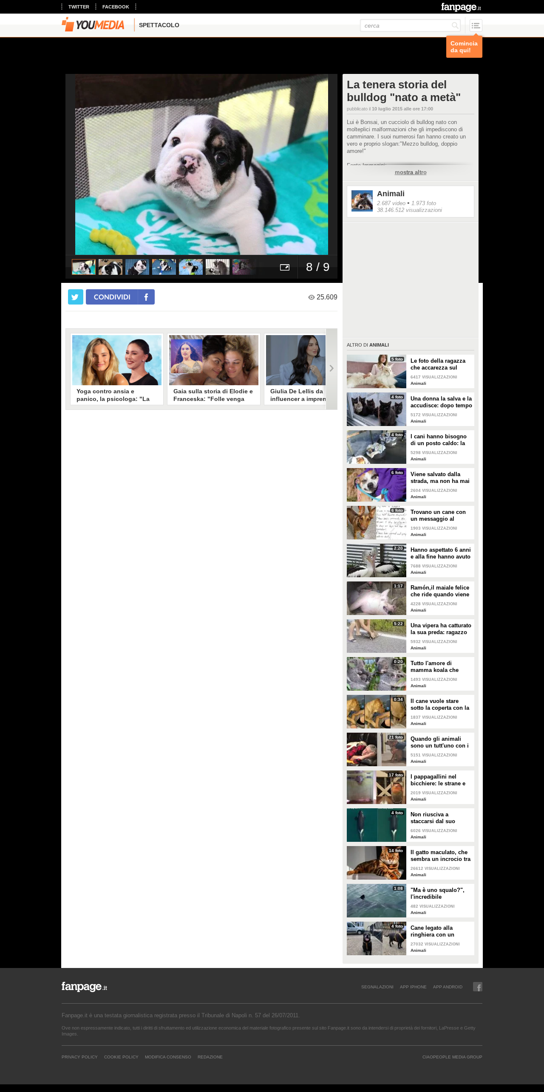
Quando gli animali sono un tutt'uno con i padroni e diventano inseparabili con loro (440, 742)
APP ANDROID (447, 987)
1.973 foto (423, 203)
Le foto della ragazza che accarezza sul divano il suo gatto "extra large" (438, 364)
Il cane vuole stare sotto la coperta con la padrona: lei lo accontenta (440, 704)
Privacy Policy (80, 1057)
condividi (112, 297)
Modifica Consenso (168, 1057)
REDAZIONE (210, 1057)
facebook (115, 6)
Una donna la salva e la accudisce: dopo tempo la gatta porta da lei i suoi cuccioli (441, 402)
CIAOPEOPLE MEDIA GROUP (452, 1057)
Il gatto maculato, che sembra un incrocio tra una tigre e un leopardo (441, 856)
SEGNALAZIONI (377, 987)
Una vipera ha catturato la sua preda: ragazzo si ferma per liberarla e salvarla (441, 629)
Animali (391, 193)
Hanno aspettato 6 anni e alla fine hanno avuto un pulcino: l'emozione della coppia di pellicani (441, 553)
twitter (78, 6)
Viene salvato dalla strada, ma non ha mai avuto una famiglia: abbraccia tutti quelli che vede (440, 478)
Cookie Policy (121, 1057)
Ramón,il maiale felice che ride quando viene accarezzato (440, 591)
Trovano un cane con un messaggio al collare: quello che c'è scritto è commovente (439, 515)
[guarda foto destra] (228, 164)
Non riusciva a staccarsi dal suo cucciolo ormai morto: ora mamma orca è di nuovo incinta (440, 818)
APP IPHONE (413, 987)
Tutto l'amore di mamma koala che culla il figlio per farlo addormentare (439, 667)
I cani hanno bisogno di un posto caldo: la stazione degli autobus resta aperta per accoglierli (440, 440)
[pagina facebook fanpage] (477, 986)
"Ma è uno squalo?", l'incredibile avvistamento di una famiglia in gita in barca (438, 893)
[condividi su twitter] (75, 297)
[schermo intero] (285, 267)
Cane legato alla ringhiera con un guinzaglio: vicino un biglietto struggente (439, 931)
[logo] (461, 7)
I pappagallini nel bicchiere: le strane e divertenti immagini (438, 780)
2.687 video (391, 203)
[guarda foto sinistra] (92, 164)
